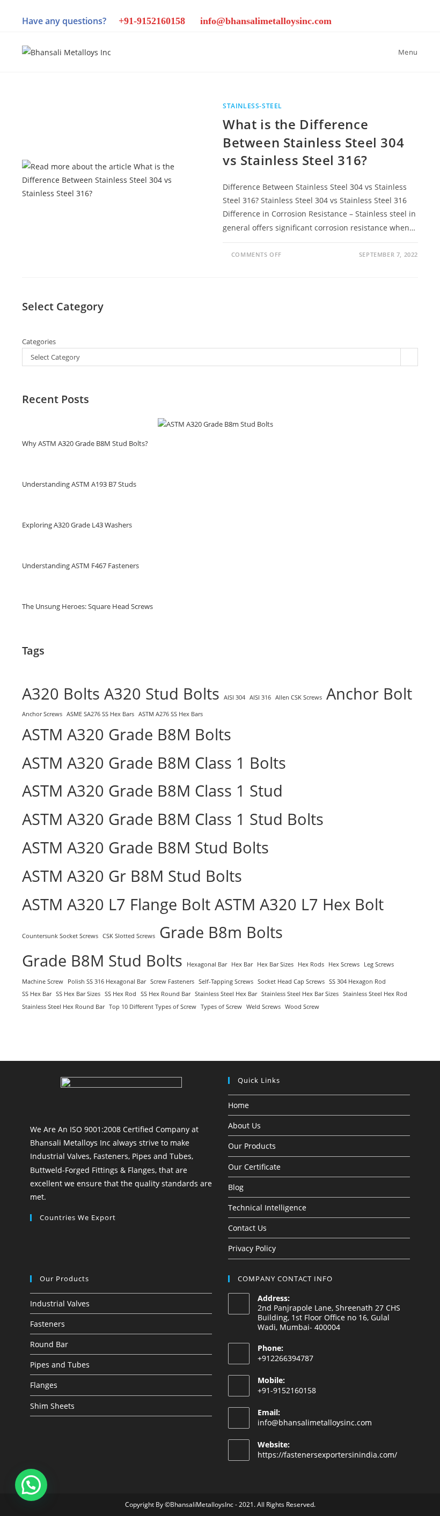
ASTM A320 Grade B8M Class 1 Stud (152, 790)
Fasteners (47, 1324)
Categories (39, 341)
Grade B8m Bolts (221, 932)
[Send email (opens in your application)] (410, 22)
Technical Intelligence (267, 1207)
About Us (244, 1125)
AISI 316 (260, 697)
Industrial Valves (60, 1303)
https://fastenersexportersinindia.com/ (327, 1455)
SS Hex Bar (37, 994)
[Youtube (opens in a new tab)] (393, 22)
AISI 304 (234, 697)
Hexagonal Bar (207, 964)
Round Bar (49, 1344)
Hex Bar (242, 964)
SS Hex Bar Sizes (78, 994)
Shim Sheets (52, 1406)
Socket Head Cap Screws (291, 981)
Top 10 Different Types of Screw (152, 1006)
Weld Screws (263, 1006)
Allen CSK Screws (298, 697)
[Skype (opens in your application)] (375, 22)
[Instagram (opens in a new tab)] (320, 22)
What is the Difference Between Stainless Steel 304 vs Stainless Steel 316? (313, 142)
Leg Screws (379, 964)
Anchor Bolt (369, 693)
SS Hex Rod (120, 994)
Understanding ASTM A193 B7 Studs (79, 484)
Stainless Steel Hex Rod (375, 994)
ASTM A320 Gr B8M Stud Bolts (132, 876)
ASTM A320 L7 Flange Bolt (116, 904)
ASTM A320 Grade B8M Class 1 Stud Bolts (173, 819)
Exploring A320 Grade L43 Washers (77, 525)
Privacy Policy (252, 1248)
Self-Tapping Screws (226, 981)
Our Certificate (254, 1167)
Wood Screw (302, 1006)
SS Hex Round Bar (165, 994)
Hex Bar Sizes (275, 964)
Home (238, 1105)
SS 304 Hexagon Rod (357, 981)
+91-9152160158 (152, 21)
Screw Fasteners (172, 981)
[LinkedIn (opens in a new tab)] (338, 22)
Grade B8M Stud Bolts (102, 960)
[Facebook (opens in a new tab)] (302, 22)
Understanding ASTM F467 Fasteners (80, 565)
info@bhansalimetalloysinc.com (266, 21)
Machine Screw (42, 981)
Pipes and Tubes (60, 1364)
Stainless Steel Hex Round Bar (63, 1006)
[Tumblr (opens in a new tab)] (357, 22)
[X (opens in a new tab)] (284, 22)
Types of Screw (221, 1006)
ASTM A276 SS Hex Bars (170, 714)
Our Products (252, 1146)
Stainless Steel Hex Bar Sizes (300, 994)
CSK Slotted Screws (128, 936)
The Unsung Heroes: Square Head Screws (87, 606)
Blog (236, 1187)
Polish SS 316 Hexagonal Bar (107, 981)
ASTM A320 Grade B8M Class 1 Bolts (154, 763)
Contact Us (247, 1228)
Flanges (43, 1385)
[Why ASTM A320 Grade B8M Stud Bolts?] (215, 424)
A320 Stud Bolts (161, 693)
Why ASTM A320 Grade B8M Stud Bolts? (85, 443)
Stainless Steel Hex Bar (226, 994)
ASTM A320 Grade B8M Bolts (126, 734)
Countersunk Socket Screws (60, 936)
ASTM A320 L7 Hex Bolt (299, 904)
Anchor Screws (42, 714)
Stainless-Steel (252, 105)
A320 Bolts (61, 693)
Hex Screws (344, 964)
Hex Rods (311, 964)
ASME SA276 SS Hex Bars (100, 714)
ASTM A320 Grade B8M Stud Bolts (145, 847)
